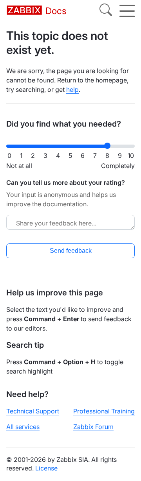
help (72, 89)
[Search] (105, 11)
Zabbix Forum (93, 427)
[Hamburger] (127, 11)
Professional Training (104, 411)
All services (23, 427)
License (46, 468)
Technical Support (32, 411)
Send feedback (71, 250)
